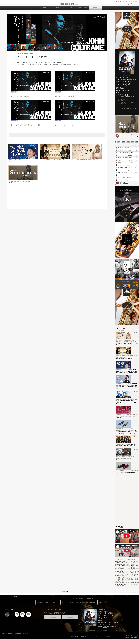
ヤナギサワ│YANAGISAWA (63, 596)
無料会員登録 (53, 617)
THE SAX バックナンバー (124, 100)
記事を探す (95, 8)
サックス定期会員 (82, 8)
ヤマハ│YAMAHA (39, 596)
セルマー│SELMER (50, 596)
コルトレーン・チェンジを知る (20, 96)
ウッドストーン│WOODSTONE (79, 596)
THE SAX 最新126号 (123, 99)
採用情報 (19, 633)
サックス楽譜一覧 (122, 103)
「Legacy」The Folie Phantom (123, 444)
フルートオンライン (75, 636)
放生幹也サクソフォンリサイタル (124, 383)
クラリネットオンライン (86, 636)
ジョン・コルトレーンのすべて (64, 125)
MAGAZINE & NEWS (42, 602)
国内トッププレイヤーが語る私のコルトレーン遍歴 (25, 125)
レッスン (64, 602)
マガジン (57, 8)
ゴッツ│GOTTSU (92, 596)
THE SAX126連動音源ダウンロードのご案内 (19, 181)
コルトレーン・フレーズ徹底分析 (64, 96)
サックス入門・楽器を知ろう (127, 559)
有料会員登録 (70, 617)
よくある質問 (129, 1)
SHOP (100, 602)
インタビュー (55, 602)
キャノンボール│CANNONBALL (122, 596)
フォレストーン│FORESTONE (105, 596)
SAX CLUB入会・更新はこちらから (126, 102)
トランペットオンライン (98, 636)
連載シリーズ (79, 602)
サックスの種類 (132, 562)
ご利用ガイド (124, 1)
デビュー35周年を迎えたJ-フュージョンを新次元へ (53, 159)
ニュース (44, 8)
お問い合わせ (135, 1)
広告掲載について (12, 633)
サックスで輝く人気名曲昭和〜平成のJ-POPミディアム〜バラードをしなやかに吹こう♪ (126, 341)
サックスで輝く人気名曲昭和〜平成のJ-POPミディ (85, 159)
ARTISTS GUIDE (91, 602)
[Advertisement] (55, 197)
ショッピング (69, 8)
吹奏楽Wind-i (107, 636)
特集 (71, 602)
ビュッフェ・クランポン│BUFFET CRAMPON (82, 598)
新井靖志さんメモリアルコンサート (17, 159)
